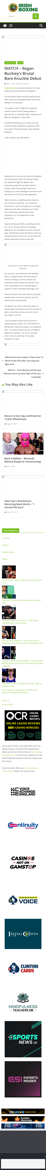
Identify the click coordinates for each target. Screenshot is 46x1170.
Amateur (5, 545)
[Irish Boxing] (5, 25)
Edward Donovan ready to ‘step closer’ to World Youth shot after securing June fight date (24, 361)
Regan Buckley (10, 88)
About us (5, 700)
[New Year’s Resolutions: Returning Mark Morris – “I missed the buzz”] (23, 477)
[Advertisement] (23, 1164)
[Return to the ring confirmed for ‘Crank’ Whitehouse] (23, 392)
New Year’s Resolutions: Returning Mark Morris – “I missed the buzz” (19, 504)
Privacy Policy (7, 704)
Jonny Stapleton (24, 84)
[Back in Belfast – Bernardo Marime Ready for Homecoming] (23, 434)
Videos (4, 559)
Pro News (6, 538)
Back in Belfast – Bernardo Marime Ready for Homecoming (22, 460)
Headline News (10, 63)
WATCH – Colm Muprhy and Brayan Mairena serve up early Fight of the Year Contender (22, 373)
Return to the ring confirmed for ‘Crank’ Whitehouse (22, 417)
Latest (20, 63)
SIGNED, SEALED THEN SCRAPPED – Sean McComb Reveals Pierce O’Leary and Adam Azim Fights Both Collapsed (22, 663)
